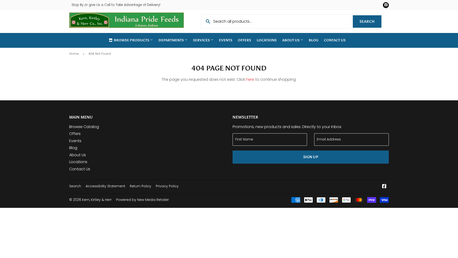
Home (74, 53)
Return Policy (140, 186)
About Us (291, 40)
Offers (244, 40)
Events (225, 40)
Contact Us (335, 40)
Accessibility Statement (105, 186)
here (250, 79)
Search (370, 21)
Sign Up (310, 157)
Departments (171, 40)
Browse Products (131, 40)
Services (202, 40)
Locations (267, 40)
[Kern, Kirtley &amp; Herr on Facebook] (384, 186)
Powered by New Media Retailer (142, 199)
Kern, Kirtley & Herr (97, 199)
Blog (313, 40)
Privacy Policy (167, 186)
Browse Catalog (84, 126)
